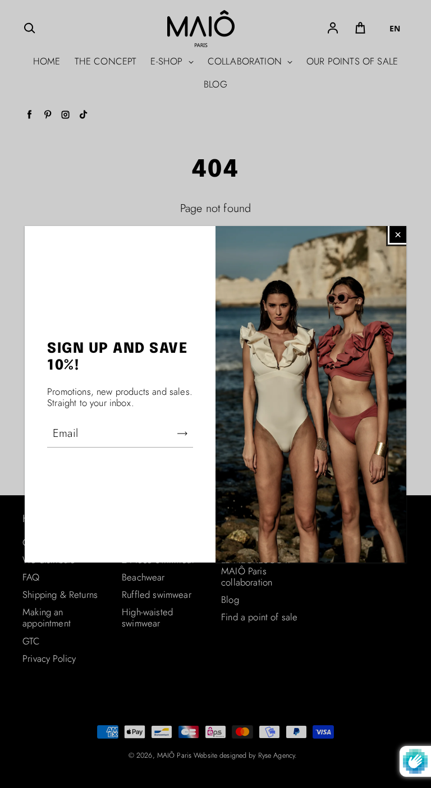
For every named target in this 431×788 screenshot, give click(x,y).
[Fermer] (397, 234)
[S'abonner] (182, 434)
